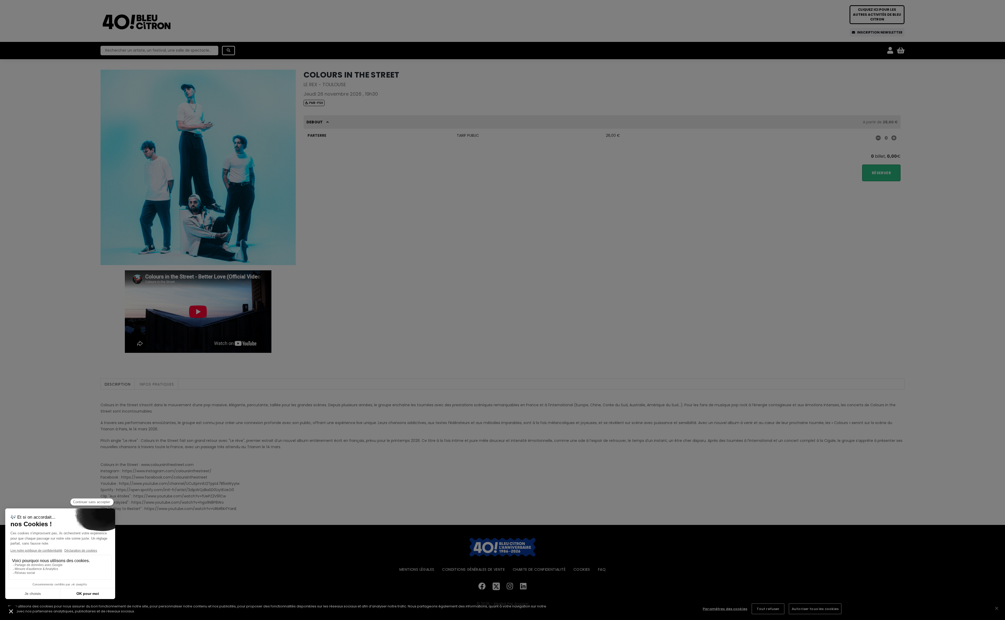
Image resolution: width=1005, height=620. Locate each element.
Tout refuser (768, 608)
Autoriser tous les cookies (815, 608)
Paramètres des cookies (725, 608)
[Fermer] (996, 608)
